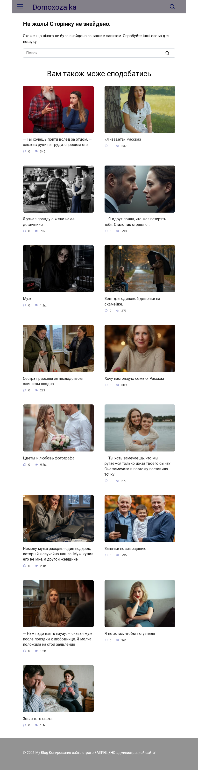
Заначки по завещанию (126, 548)
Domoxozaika (55, 7)
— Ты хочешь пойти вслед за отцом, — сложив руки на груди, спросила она (57, 142)
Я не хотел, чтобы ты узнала (130, 633)
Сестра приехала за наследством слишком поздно (53, 381)
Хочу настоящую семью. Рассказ (134, 378)
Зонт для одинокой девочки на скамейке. (132, 301)
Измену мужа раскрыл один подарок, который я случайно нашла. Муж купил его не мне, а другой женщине (58, 554)
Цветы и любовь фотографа (48, 458)
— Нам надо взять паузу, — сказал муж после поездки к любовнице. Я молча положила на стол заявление (57, 639)
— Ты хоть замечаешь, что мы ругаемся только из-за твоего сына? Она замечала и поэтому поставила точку (137, 466)
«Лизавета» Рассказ (123, 139)
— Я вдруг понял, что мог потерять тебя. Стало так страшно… (135, 222)
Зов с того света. (38, 718)
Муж (27, 298)
